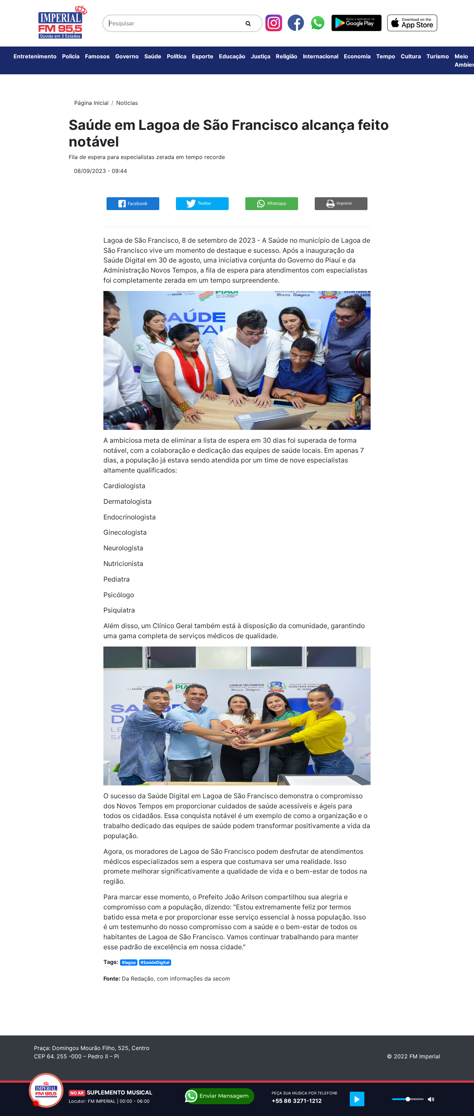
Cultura (411, 56)
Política (176, 56)
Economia (357, 56)
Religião (286, 56)
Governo (127, 56)
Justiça (260, 56)
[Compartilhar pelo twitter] (202, 203)
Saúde (152, 56)
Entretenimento (35, 56)
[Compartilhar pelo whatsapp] (271, 203)
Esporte (202, 56)
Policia (70, 56)
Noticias (127, 102)
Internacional (320, 56)
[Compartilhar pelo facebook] (133, 203)
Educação (232, 56)
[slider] (408, 1099)
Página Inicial (91, 102)
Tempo (385, 56)
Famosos (97, 56)
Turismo (437, 56)
